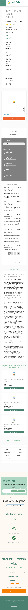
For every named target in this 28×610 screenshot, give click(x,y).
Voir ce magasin (14, 388)
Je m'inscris (17, 491)
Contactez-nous (14, 606)
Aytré (20, 449)
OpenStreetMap (6, 114)
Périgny (7, 455)
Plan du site (14, 603)
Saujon (7, 461)
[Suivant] (15, 253)
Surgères (20, 458)
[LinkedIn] (13, 83)
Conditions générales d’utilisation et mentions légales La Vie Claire (14, 601)
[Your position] (14, 102)
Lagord (20, 452)
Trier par (8, 140)
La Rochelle (7, 446)
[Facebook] (7, 83)
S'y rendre (14, 118)
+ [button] (23, 108)
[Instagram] (10, 83)
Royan (7, 449)
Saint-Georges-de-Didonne (20, 461)
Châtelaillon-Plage (20, 455)
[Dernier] (18, 253)
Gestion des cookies (14, 597)
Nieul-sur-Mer (7, 458)
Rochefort (20, 446)
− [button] (23, 110)
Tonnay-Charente (7, 452)
